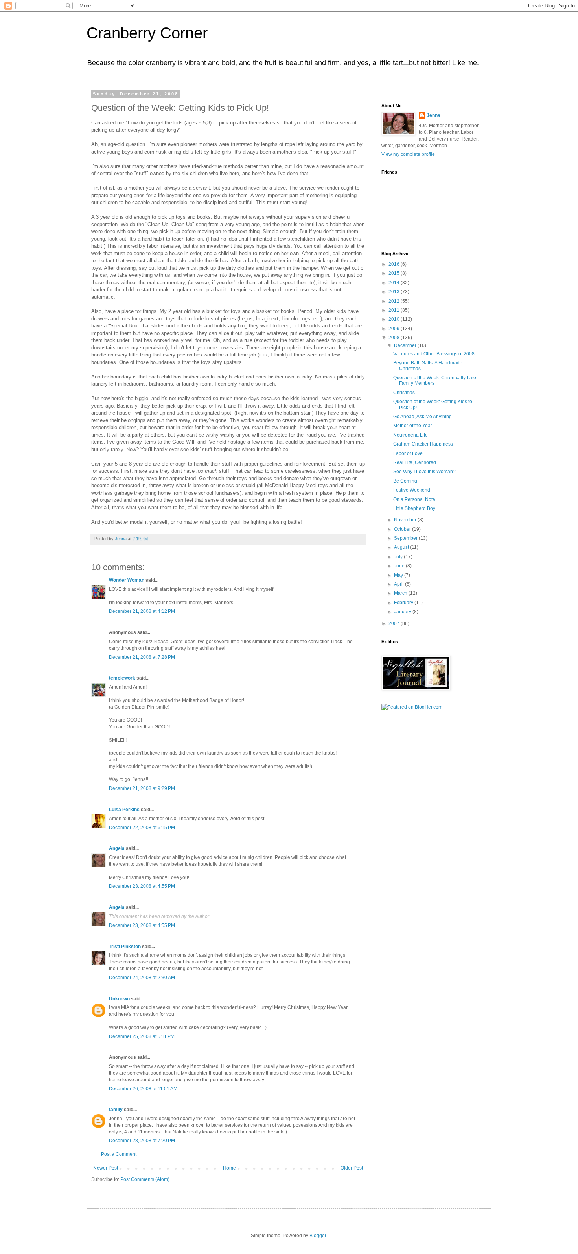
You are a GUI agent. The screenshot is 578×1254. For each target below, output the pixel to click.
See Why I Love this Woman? (424, 471)
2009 (394, 328)
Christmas (404, 392)
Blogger (317, 1235)
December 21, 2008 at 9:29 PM (142, 788)
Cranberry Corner (147, 33)
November (406, 520)
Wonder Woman (126, 580)
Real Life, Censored (414, 462)
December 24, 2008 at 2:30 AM (142, 977)
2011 (394, 310)
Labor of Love (408, 453)
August (402, 547)
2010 (394, 319)
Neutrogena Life (410, 435)
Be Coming (405, 481)
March (401, 593)
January (403, 611)
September (406, 538)
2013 (394, 291)
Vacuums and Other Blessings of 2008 (434, 353)
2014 (394, 282)
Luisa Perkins (124, 809)
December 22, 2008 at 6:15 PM (142, 827)
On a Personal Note (414, 499)
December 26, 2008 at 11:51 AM (143, 1088)
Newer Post (105, 1168)
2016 (394, 264)
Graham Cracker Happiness (423, 444)
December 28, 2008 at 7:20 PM (142, 1140)
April (399, 584)
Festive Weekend (411, 490)
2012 (394, 301)
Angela (117, 848)
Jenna (433, 115)
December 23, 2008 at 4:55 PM (142, 886)
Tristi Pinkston (125, 946)
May (399, 575)
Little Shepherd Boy (414, 508)
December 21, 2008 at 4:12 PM (142, 611)
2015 (394, 273)
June (400, 566)
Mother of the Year (412, 425)
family (116, 1109)
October (403, 529)
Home (229, 1168)
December (406, 345)
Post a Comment (118, 1154)
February (404, 602)
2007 (394, 623)
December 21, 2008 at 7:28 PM (142, 657)
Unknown (119, 999)
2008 (394, 337)
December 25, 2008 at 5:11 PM (142, 1036)
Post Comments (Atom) (144, 1179)
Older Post (352, 1168)
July (399, 556)
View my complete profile (408, 154)
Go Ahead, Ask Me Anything (422, 416)
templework (122, 678)
